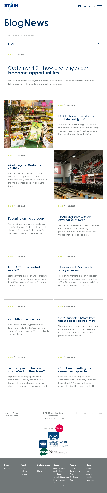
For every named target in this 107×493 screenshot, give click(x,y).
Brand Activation (60, 486)
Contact (7, 468)
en (94, 6)
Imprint (8, 413)
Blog (11, 44)
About (23, 465)
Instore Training (59, 480)
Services (24, 474)
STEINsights (74, 477)
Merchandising (59, 483)
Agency (89, 468)
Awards (89, 474)
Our (43, 465)
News (88, 465)
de (90, 6)
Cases (56, 465)
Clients (39, 471)
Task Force (90, 480)
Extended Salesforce (61, 477)
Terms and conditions (13, 416)
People (73, 465)
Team (72, 474)
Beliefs (23, 468)
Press (88, 471)
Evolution (24, 471)
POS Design (58, 474)
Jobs (71, 480)
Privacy (16, 413)
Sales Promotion (59, 468)
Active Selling (58, 471)
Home (7, 465)
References (41, 468)
